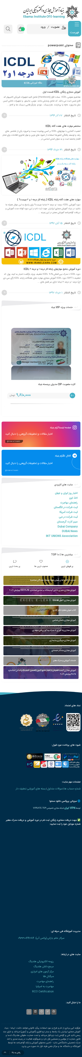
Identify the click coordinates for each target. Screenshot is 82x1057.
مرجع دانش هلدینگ (43, 966)
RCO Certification (43, 991)
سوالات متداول (54, 789)
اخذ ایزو (73, 498)
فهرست (74, 32)
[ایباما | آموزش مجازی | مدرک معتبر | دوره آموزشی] (41, 12)
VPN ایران (69, 808)
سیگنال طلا (48, 976)
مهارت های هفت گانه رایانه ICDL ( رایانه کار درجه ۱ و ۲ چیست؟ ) (48, 200)
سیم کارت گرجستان (67, 522)
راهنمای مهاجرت (69, 503)
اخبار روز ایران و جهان (66, 493)
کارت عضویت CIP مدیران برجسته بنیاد (56, 384)
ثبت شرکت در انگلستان (66, 507)
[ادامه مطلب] (4, 115)
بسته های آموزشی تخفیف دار (31, 789)
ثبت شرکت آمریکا (68, 512)
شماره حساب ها (72, 789)
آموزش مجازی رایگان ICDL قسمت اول (61, 92)
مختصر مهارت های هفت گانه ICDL (63, 126)
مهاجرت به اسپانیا (45, 986)
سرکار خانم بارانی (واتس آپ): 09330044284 (41, 938)
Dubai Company (68, 526)
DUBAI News (70, 531)
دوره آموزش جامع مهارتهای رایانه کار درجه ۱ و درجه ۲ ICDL (52, 269)
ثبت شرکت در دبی (68, 517)
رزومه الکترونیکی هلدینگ (41, 961)
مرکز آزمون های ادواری (42, 971)
